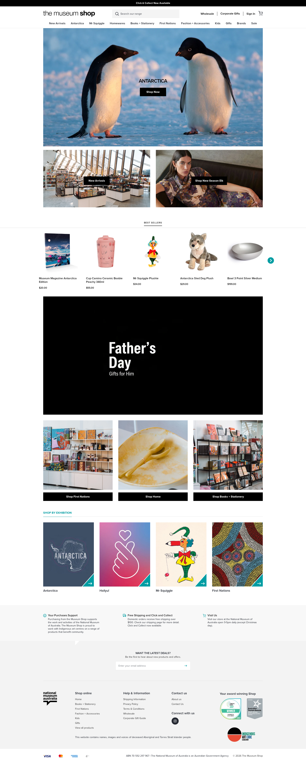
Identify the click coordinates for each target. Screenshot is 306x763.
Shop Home (153, 497)
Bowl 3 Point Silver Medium (244, 278)
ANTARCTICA (153, 81)
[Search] (117, 14)
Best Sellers (153, 222)
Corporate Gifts (230, 14)
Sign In (250, 13)
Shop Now (153, 92)
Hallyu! (104, 590)
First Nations (221, 590)
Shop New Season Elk (209, 181)
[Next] (271, 260)
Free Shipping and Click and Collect (150, 615)
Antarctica (50, 590)
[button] (260, 13)
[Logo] (69, 14)
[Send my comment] (186, 665)
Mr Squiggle (164, 590)
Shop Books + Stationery (228, 497)
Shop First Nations (78, 497)
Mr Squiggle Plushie (145, 278)
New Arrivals (97, 181)
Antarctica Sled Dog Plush (196, 278)
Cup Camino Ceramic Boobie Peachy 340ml (104, 280)
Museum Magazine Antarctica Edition (58, 280)
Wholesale (207, 13)
